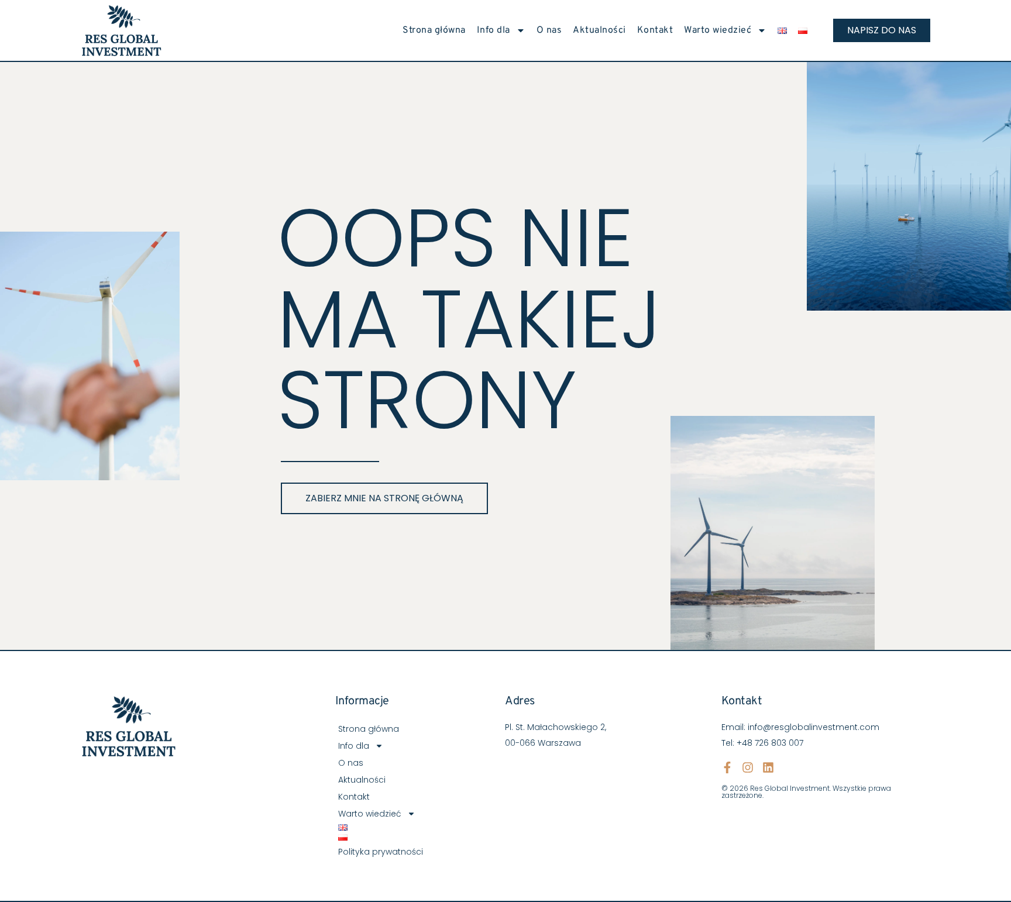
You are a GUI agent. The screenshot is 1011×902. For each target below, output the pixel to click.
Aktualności (599, 30)
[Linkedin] (768, 767)
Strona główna (434, 30)
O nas (549, 30)
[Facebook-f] (727, 767)
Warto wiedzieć (717, 30)
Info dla (493, 30)
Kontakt (655, 30)
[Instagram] (748, 767)
